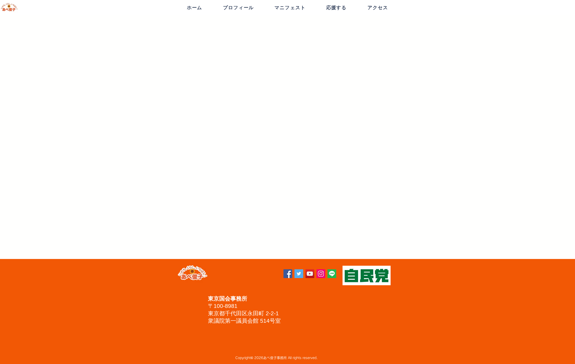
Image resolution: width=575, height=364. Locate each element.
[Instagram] (320, 273)
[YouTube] (309, 273)
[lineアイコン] (331, 273)
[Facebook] (287, 273)
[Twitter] (298, 273)
